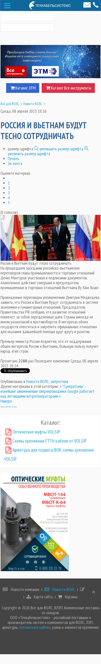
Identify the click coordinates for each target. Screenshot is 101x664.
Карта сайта (43, 596)
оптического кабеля (34, 627)
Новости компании (24, 589)
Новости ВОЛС (63, 589)
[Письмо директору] (87, 5)
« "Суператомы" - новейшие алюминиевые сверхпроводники (43, 388)
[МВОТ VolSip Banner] (34, 521)
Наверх (6, 401)
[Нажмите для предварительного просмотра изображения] (50, 237)
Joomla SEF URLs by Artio (8, 406)
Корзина (70, 596)
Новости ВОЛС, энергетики (47, 381)
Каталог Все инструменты (71, 88)
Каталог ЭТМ (25, 88)
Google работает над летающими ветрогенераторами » (47, 393)
